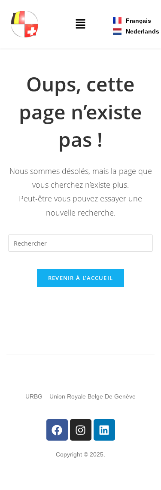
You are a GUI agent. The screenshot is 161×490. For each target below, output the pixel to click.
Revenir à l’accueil (80, 278)
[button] (80, 24)
